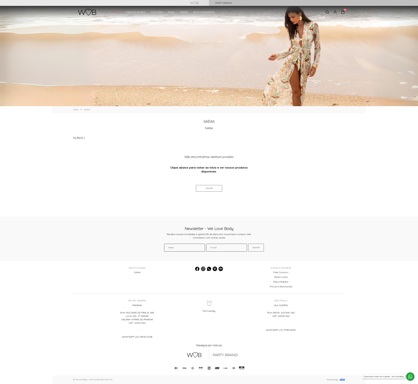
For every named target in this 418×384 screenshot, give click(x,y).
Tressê (184, 12)
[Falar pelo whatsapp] (410, 376)
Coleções (157, 12)
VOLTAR (209, 188)
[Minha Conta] (335, 12)
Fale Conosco (280, 272)
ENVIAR (256, 247)
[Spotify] (220, 269)
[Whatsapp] (209, 269)
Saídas (87, 109)
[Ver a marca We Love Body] (104, 3)
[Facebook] (197, 269)
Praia (171, 12)
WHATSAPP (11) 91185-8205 (281, 329)
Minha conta (281, 277)
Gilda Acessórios (203, 12)
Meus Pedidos (280, 281)
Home (75, 109)
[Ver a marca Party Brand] (313, 3)
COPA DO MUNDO (135, 12)
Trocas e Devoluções (281, 286)
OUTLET (115, 12)
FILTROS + (79, 138)
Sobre (137, 272)
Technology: (332, 379)
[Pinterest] (215, 269)
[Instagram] (203, 269)
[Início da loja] (87, 12)
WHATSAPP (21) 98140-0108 (137, 336)
